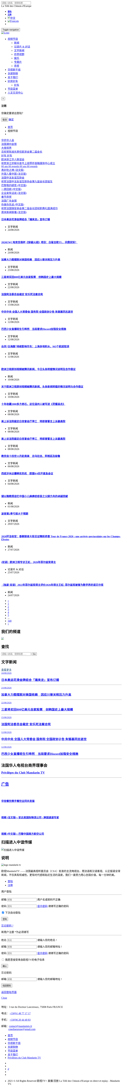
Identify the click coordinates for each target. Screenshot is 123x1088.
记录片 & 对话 (22, 46)
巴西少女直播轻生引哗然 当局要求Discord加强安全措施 (33, 329)
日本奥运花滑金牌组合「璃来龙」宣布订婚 (25, 219)
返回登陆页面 (9, 992)
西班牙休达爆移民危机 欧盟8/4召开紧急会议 (27, 473)
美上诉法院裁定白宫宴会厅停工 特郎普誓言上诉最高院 (33, 421)
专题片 (18, 62)
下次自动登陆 (12, 912)
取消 (5, 120)
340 (10, 621)
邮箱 (3, 899)
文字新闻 (19, 50)
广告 (5, 784)
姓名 (3, 940)
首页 (10, 127)
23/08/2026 (6, 688)
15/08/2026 (6, 717)
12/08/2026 (6, 732)
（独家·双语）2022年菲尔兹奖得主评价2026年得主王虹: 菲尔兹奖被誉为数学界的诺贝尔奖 (52, 585)
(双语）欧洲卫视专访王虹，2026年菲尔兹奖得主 (28, 562)
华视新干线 (14, 69)
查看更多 (6, 669)
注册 (10, 14)
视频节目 (13, 39)
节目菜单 (13, 89)
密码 (3, 906)
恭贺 (16, 65)
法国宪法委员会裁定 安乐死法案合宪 (22, 294)
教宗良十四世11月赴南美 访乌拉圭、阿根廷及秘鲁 (30, 456)
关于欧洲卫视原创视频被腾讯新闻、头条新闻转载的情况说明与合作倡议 (42, 386)
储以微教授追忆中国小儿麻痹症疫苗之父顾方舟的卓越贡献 (34, 496)
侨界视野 (19, 54)
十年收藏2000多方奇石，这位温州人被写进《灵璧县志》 (33, 404)
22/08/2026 (6, 702)
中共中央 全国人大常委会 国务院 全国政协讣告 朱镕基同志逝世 (37, 311)
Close (4, 997)
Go (34, 654)
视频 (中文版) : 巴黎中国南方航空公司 (22, 833)
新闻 (16, 42)
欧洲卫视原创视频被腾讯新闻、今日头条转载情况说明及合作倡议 (38, 369)
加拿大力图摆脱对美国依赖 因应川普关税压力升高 (30, 259)
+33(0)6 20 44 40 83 (20, 1019)
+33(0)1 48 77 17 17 (20, 1013)
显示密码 (42, 906)
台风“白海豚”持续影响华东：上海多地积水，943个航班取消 (35, 346)
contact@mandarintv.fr (20, 1026)
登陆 (10, 12)
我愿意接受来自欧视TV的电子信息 (25, 959)
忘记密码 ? (7, 925)
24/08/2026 (6, 673)
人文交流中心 (15, 92)
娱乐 (16, 58)
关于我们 (13, 77)
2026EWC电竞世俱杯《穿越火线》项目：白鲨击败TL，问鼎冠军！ (39, 242)
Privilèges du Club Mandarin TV (23, 772)
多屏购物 (13, 73)
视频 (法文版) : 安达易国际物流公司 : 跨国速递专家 (30, 817)
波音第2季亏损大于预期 (14, 513)
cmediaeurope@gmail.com (21, 1029)
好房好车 (13, 81)
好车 (16, 85)
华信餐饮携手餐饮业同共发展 (18, 801)
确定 (11, 119)
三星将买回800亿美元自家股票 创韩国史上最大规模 (31, 277)
